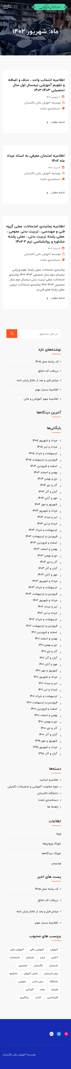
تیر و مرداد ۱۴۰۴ (47, 517)
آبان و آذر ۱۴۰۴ (48, 492)
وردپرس (56, 863)
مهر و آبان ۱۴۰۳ (47, 575)
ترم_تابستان (51, 973)
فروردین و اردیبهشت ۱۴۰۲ (41, 626)
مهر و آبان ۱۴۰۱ (48, 664)
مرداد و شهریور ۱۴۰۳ (44, 581)
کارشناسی (52, 997)
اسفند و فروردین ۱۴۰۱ (44, 632)
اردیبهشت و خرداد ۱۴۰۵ (43, 453)
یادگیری (24, 997)
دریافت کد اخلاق (48, 371)
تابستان (53, 965)
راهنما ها (52, 807)
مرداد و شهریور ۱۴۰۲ (45, 600)
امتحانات (15, 957)
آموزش (54, 949)
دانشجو (14, 973)
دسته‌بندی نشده (50, 109)
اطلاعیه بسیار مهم (46, 390)
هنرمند (54, 989)
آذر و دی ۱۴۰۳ (48, 562)
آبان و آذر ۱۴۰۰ (48, 735)
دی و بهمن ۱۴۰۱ (48, 645)
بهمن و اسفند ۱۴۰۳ (45, 549)
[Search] (11, 333)
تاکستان (38, 965)
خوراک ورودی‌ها (52, 844)
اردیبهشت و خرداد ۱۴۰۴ (43, 530)
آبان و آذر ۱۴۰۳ (47, 568)
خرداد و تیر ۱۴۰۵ (47, 447)
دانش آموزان (31, 973)
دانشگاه (54, 981)
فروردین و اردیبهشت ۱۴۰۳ (41, 594)
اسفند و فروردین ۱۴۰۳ (43, 543)
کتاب (38, 997)
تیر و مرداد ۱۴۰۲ (47, 607)
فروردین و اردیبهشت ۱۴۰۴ (41, 536)
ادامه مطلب (58, 122)
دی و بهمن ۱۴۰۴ (47, 479)
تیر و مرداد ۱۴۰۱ (48, 683)
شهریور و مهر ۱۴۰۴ (46, 504)
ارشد (42, 957)
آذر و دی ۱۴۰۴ (48, 485)
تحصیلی (22, 965)
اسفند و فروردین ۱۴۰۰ (44, 709)
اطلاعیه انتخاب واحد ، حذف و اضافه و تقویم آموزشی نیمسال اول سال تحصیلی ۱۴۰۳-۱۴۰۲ (36, 85)
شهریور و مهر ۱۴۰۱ (46, 671)
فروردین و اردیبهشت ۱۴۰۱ (42, 703)
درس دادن (38, 981)
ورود (58, 834)
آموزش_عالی (37, 949)
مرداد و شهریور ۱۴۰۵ (45, 441)
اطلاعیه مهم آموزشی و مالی (41, 399)
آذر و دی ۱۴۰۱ (49, 651)
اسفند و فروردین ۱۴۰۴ (43, 466)
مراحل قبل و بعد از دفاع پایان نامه (37, 380)
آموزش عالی (17, 949)
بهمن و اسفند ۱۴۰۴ (45, 472)
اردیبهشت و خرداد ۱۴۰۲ (43, 619)
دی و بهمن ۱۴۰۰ (47, 722)
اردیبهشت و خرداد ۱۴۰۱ (43, 696)
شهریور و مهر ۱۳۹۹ (46, 741)
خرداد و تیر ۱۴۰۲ (47, 613)
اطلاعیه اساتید (49, 780)
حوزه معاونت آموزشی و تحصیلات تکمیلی (33, 787)
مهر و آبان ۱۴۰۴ (47, 498)
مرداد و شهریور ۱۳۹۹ (45, 747)
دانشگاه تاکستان (47, 793)
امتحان (30, 957)
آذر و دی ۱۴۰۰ (49, 728)
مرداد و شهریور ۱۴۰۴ (45, 511)
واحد (42, 989)
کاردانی (29, 989)
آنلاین (54, 957)
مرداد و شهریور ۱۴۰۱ (45, 677)
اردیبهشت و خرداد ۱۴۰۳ (43, 587)
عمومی (22, 981)
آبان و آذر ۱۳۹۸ (47, 754)
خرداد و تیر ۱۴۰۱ (47, 690)
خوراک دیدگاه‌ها (51, 853)
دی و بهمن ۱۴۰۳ (47, 556)
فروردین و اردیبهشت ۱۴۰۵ (41, 460)
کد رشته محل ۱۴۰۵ (46, 362)
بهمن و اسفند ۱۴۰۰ (45, 715)
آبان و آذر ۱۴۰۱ (48, 658)
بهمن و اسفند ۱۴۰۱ (46, 639)
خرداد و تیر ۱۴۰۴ (47, 524)
